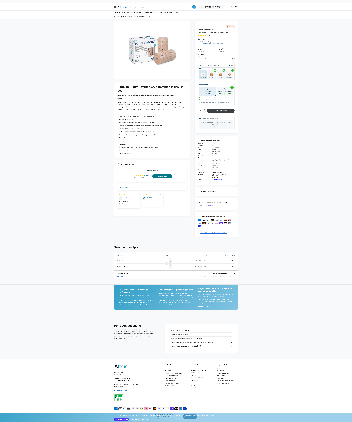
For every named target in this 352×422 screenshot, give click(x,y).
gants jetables (220, 368)
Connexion (215, 1)
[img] (123, 195)
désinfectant (220, 370)
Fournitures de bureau (222, 383)
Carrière (193, 368)
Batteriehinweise (195, 388)
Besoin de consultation (150, 12)
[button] (115, 7)
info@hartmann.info (217, 179)
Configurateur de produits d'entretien (199, 1)
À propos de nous (170, 380)
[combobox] (163, 7)
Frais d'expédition (202, 43)
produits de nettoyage (222, 373)
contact (167, 368)
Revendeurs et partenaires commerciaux (198, 372)
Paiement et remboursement (173, 373)
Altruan (119, 415)
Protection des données (172, 383)
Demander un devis (215, 127)
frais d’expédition (215, 276)
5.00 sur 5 (147, 175)
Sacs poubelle (220, 375)
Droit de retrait (195, 380)
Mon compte (168, 370)
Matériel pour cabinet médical (225, 380)
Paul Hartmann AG (203, 26)
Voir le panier (120, 276)
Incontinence (220, 378)
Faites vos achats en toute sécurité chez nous (213, 232)
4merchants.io (131, 415)
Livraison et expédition (171, 375)
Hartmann (214, 143)
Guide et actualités (170, 378)
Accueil (118, 16)
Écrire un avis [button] (162, 176)
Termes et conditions (197, 377)
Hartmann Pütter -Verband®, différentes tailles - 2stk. (136, 16)
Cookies (193, 385)
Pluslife (117, 12)
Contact (184, 1)
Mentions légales (170, 385)
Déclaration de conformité (206, 205)
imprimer (193, 375)
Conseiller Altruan (165, 12)
